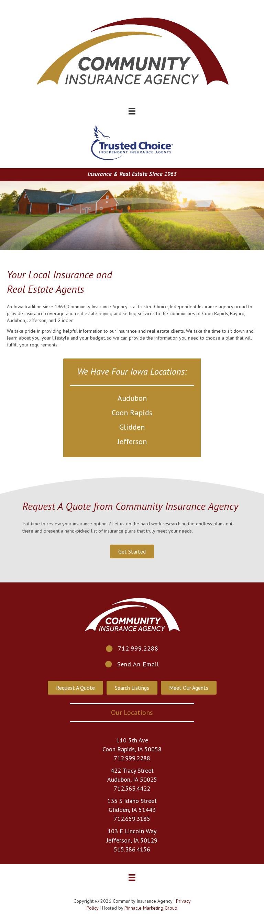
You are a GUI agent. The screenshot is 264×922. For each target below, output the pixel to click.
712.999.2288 (132, 758)
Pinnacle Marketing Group (150, 908)
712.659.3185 (132, 819)
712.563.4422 (132, 788)
